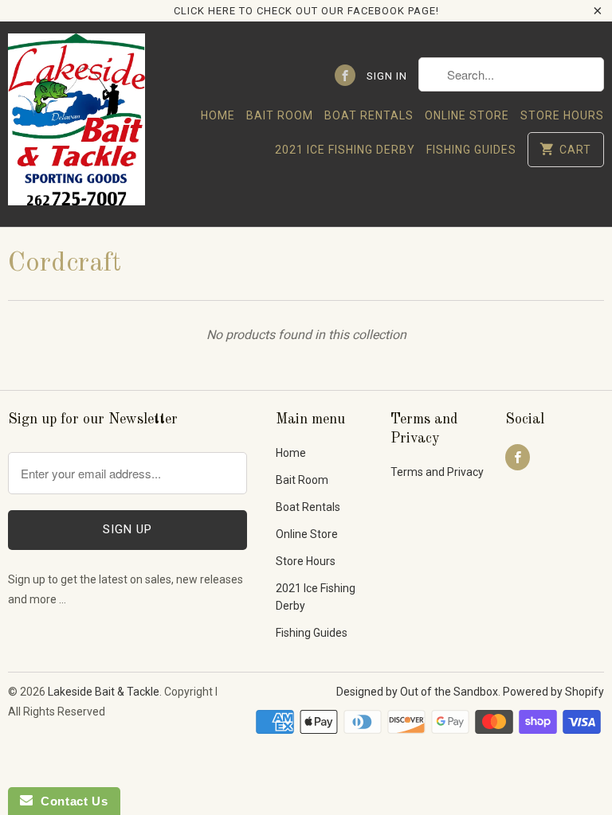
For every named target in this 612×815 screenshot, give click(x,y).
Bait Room (279, 115)
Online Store (467, 115)
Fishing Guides (471, 149)
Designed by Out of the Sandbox (417, 691)
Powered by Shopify (553, 691)
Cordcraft (64, 263)
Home (218, 115)
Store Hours (562, 115)
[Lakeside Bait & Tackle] (76, 123)
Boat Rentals (369, 115)
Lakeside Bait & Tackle (103, 691)
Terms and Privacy (437, 472)
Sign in (387, 76)
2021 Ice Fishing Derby (345, 149)
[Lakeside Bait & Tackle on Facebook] (345, 75)
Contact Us (70, 801)
